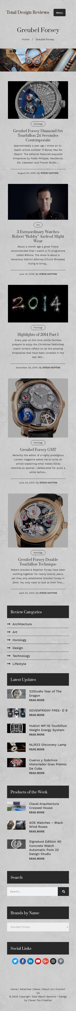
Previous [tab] (8, 60)
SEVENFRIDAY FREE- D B (48, 710)
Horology (38, 124)
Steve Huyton (49, 173)
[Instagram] (53, 961)
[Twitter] (15, 961)
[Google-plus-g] (45, 961)
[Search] (63, 891)
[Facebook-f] (23, 961)
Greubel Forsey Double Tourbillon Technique (38, 562)
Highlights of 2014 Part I (38, 334)
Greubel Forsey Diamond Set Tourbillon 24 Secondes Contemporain (38, 136)
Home (25, 39)
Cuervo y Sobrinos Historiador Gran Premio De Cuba (48, 764)
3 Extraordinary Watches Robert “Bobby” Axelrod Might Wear (38, 237)
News (36, 989)
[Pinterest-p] (61, 961)
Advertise (25, 989)
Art (38, 225)
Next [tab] (67, 60)
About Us (47, 989)
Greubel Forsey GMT (38, 449)
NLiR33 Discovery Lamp (47, 744)
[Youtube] (38, 961)
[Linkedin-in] (30, 961)
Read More (37, 700)
